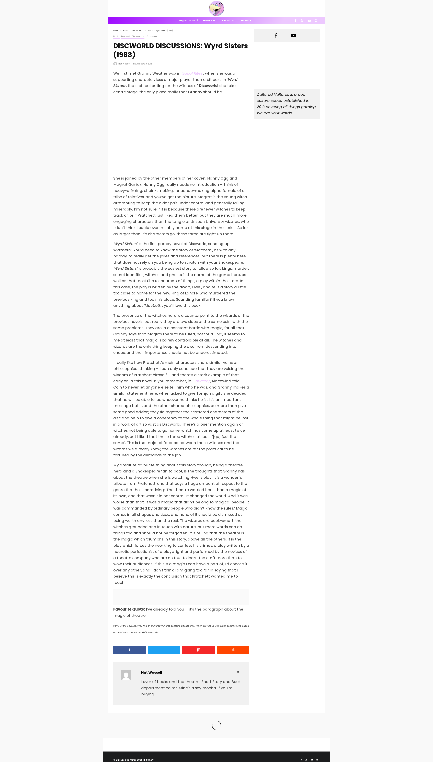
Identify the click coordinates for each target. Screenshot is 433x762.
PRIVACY (149, 759)
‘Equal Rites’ (192, 73)
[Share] (129, 650)
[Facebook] (296, 20)
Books (116, 36)
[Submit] (233, 650)
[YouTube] (309, 20)
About (226, 20)
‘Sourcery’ (201, 381)
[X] (302, 20)
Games (207, 20)
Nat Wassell (124, 63)
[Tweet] (164, 650)
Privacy (246, 20)
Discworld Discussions (132, 36)
